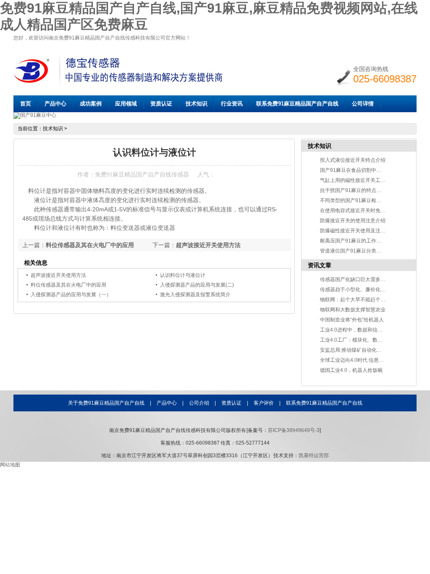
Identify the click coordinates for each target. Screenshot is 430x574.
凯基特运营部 (314, 455)
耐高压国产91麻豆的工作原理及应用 (360, 241)
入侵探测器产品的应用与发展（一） (71, 295)
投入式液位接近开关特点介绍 (352, 160)
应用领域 (126, 103)
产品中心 (55, 103)
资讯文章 (319, 265)
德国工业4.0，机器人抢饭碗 (351, 370)
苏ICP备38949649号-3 (294, 430)
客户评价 (264, 403)
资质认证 (161, 103)
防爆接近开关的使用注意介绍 (352, 221)
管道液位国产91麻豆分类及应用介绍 (360, 251)
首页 (25, 103)
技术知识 (196, 103)
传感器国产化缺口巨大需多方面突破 (360, 279)
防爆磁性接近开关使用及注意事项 (358, 231)
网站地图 (10, 465)
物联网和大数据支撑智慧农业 (352, 310)
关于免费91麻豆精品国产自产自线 (106, 403)
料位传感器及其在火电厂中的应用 (90, 245)
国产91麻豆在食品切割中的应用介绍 (360, 170)
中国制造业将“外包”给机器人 (352, 320)
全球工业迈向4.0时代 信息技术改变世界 (364, 360)
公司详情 (363, 103)
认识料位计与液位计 (182, 275)
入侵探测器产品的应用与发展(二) (197, 285)
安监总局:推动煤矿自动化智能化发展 (361, 350)
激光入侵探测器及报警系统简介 (195, 295)
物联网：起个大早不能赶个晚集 (355, 300)
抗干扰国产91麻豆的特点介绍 (353, 190)
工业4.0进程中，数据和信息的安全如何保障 (369, 330)
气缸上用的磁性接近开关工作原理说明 (363, 180)
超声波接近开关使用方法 (208, 245)
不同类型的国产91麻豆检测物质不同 (360, 200)
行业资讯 (232, 103)
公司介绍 (199, 403)
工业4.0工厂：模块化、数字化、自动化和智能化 (374, 340)
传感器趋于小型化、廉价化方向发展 (360, 289)
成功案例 (91, 103)
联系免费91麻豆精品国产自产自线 (297, 103)
